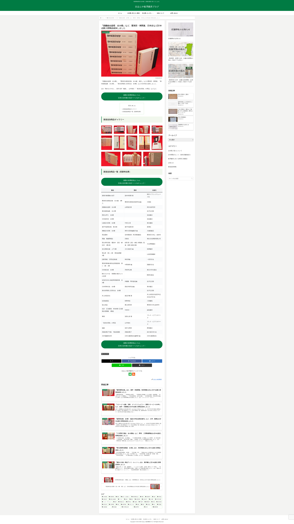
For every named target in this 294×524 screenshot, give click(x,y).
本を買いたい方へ (147, 519)
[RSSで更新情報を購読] (133, 374)
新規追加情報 (105, 353)
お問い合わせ (164, 519)
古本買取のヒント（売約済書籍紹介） (180, 154)
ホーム (127, 519)
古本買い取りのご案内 (136, 519)
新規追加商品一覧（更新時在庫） (132, 111)
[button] (142, 365)
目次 (129, 105)
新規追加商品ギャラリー (130, 109)
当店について (156, 519)
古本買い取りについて (175, 151)
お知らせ (171, 163)
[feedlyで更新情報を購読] (130, 374)
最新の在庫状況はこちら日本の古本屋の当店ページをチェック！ (132, 96)
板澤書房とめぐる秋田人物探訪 (177, 158)
